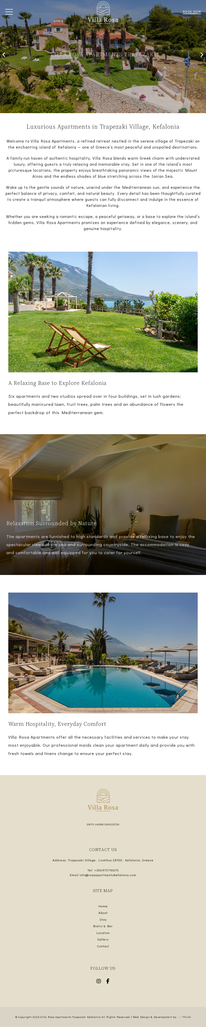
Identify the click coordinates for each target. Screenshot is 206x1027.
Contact (103, 946)
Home (103, 906)
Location (103, 932)
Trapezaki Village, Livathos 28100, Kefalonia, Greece (110, 860)
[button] (9, 13)
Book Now (192, 11)
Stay (103, 919)
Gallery (103, 939)
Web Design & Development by (162, 1017)
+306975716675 (106, 870)
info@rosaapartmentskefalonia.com (108, 875)
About (103, 912)
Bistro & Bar (103, 926)
